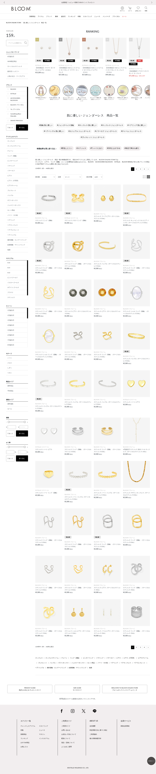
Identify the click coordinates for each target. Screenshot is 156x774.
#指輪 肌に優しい (46, 125)
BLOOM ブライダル (17, 105)
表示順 (37, 177)
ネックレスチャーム (14, 146)
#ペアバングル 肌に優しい (54, 131)
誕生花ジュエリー (13, 71)
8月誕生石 (10, 56)
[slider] (9, 422)
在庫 (59, 177)
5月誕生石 (10, 330)
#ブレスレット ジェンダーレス (92, 137)
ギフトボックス (12, 200)
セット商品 (11, 210)
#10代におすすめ (113, 148)
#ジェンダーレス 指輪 (65, 125)
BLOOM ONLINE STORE (13, 22)
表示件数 (89, 177)
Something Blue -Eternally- (16, 115)
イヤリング (11, 165)
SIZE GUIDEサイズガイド (77, 689)
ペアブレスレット (13, 230)
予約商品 (10, 391)
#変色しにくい (66, 148)
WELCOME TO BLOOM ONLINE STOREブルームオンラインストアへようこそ (124, 689)
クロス (9, 363)
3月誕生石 (10, 320)
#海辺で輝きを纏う (132, 148)
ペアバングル (11, 235)
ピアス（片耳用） (13, 180)
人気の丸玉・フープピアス (16, 76)
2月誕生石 (10, 315)
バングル (10, 195)
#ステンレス (81, 148)
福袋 (8, 250)
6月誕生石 (10, 335)
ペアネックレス (12, 225)
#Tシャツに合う (96, 148)
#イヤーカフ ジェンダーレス (106, 131)
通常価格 (10, 404)
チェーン (10, 151)
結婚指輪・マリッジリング (16, 245)
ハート (9, 358)
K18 (8, 262)
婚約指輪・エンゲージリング (16, 240)
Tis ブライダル (15, 109)
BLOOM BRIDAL (127, 162)
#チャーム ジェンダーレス (131, 131)
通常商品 (10, 386)
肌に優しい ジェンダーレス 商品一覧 (35, 22)
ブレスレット (11, 190)
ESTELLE (13, 93)
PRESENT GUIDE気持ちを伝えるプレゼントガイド (30, 689)
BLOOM (13, 89)
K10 (8, 272)
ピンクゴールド (12, 277)
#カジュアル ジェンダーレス (79, 131)
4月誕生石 (10, 325)
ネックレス (11, 141)
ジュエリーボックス (14, 205)
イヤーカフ (11, 170)
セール (9, 409)
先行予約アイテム (43, 164)
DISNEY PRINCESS (16, 120)
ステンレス (11, 297)
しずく (9, 368)
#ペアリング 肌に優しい (136, 125)
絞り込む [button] (22, 127)
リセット (10, 127)
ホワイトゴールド (13, 287)
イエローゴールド (13, 282)
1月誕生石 (10, 310)
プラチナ (10, 292)
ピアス (9, 175)
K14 (8, 267)
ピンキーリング (12, 160)
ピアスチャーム (12, 185)
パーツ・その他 (12, 215)
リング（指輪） (12, 156)
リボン (9, 373)
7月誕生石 (10, 340)
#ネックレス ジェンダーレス (112, 125)
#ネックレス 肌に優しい (87, 125)
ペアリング (11, 220)
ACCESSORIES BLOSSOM (15, 99)
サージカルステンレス (14, 66)
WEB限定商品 (12, 61)
